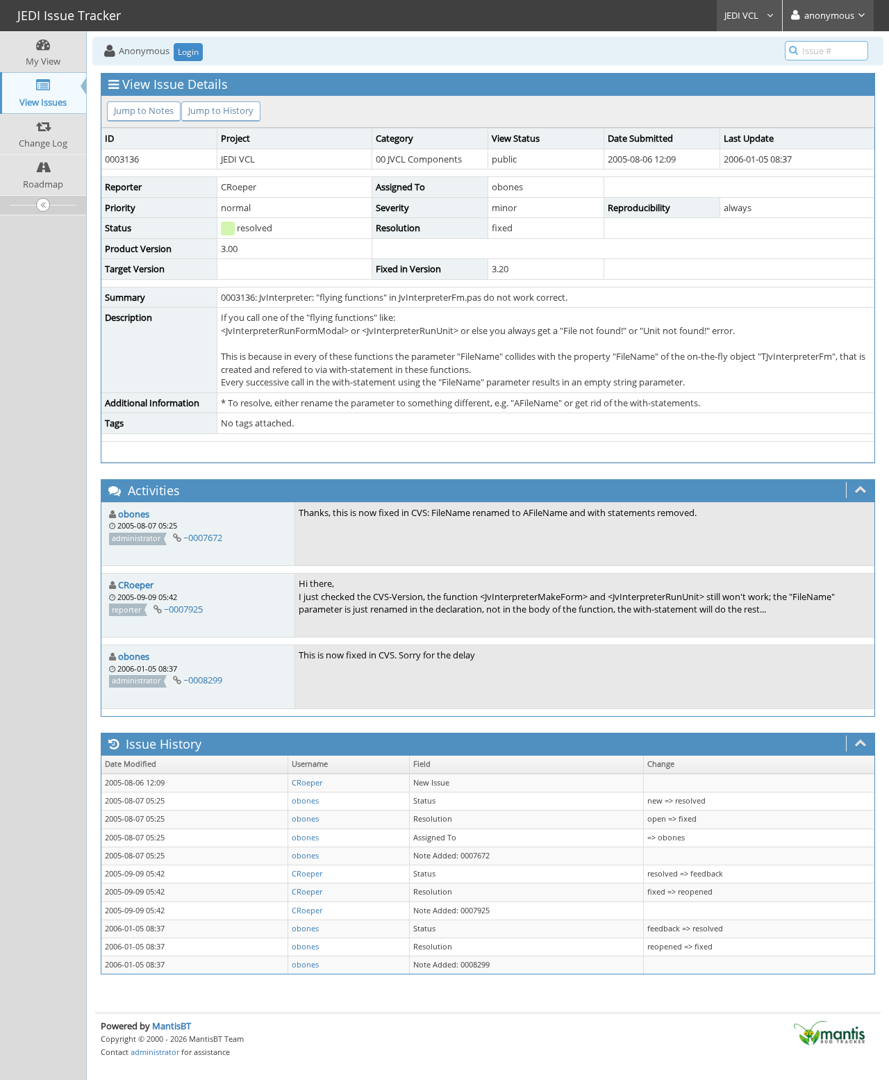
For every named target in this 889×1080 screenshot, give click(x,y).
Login (188, 52)
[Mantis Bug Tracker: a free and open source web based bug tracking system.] (829, 1032)
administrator (155, 1052)
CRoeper (135, 585)
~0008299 (202, 680)
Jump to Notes (144, 110)
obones (133, 514)
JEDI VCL (742, 15)
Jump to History (221, 110)
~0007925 (183, 609)
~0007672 (202, 537)
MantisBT (171, 1026)
